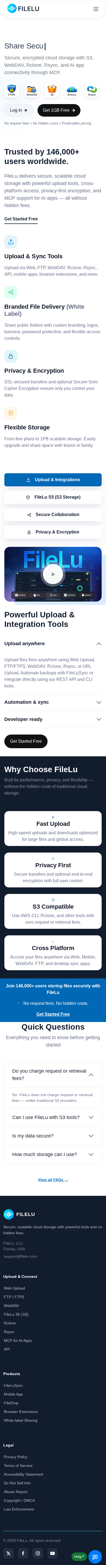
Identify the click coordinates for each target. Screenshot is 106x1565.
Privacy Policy (15, 1457)
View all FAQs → (53, 1180)
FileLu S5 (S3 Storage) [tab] (57, 497)
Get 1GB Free (56, 110)
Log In (16, 110)
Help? (79, 1556)
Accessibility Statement (23, 1474)
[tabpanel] (53, 647)
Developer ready (23, 719)
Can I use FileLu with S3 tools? (46, 1117)
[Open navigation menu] (96, 9)
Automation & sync (26, 702)
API (7, 1349)
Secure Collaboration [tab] (57, 514)
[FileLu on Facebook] (23, 1553)
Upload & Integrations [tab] (57, 479)
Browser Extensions (21, 1411)
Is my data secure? (33, 1136)
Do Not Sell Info (17, 1483)
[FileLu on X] (8, 1553)
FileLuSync (13, 1385)
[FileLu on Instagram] (38, 1553)
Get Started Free (21, 219)
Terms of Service (18, 1465)
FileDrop (11, 1403)
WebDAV (11, 1305)
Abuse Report (15, 1492)
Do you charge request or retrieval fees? (49, 1074)
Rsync (9, 1332)
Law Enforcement (19, 1509)
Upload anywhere (24, 643)
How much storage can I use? (44, 1154)
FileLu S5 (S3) (16, 1314)
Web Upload (14, 1288)
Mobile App (13, 1394)
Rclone (10, 1323)
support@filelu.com (20, 1256)
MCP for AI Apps (18, 1340)
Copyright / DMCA (19, 1500)
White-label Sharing (21, 1420)
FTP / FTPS (14, 1297)
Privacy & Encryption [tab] (57, 532)
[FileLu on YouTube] (52, 1553)
